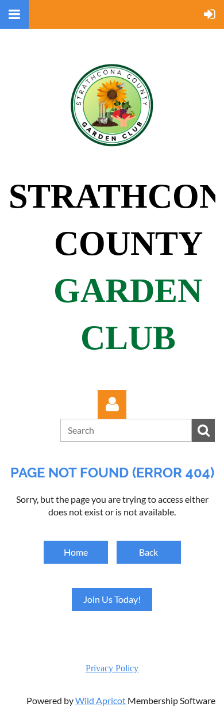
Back (148, 551)
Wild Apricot (100, 700)
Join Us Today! (112, 599)
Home (76, 551)
